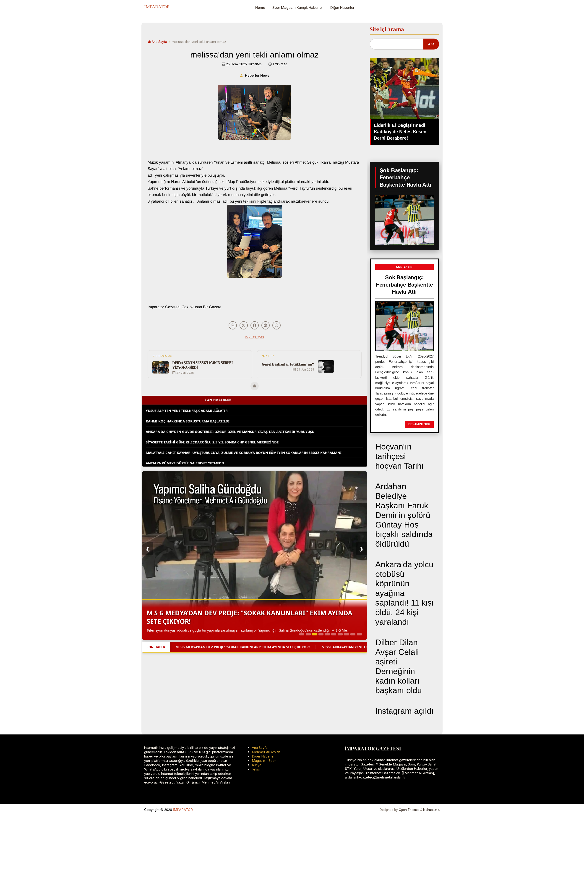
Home (260, 7)
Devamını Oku (419, 424)
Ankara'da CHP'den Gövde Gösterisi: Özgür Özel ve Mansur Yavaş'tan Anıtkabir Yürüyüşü (230, 416)
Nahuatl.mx (431, 810)
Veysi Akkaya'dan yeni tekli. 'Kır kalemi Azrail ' (229, 579)
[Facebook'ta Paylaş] (254, 325)
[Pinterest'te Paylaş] (265, 325)
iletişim (257, 769)
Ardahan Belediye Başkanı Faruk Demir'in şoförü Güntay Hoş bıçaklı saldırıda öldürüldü (404, 515)
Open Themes (409, 810)
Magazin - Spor (264, 760)
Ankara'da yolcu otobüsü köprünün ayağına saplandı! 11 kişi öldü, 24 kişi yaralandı (404, 593)
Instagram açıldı (404, 711)
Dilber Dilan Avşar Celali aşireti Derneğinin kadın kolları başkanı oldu (398, 666)
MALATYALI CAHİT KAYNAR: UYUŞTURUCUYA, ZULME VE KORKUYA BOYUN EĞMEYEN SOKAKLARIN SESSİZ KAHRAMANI (244, 437)
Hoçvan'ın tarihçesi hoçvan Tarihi (399, 456)
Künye (256, 765)
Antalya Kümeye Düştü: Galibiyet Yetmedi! (185, 448)
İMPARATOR (157, 6)
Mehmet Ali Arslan (266, 752)
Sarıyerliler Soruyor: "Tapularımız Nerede (186, 458)
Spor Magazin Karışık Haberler (297, 7)
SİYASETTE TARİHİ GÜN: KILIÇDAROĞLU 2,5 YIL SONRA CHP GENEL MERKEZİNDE (212, 427)
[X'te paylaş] (244, 325)
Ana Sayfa (159, 42)
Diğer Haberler (342, 7)
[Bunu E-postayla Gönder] (233, 325)
